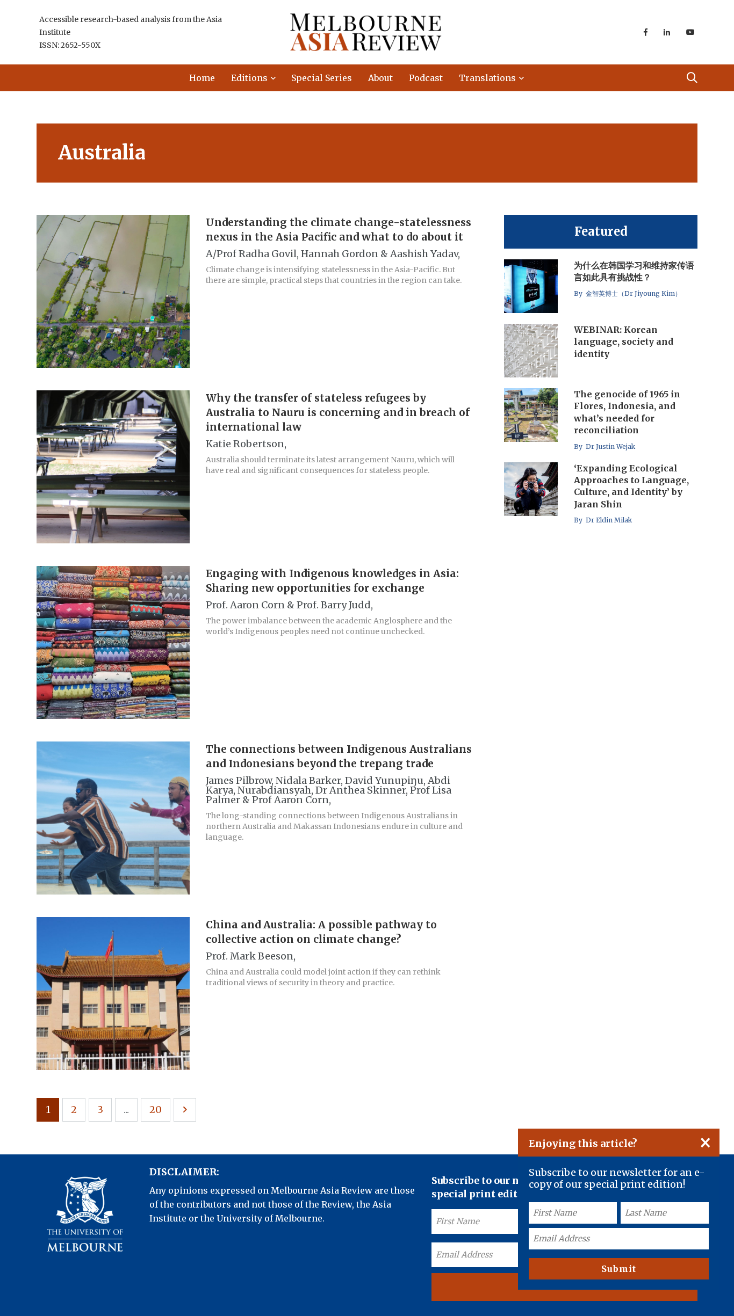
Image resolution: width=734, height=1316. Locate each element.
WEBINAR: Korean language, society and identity (623, 341)
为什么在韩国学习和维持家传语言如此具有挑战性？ (634, 271)
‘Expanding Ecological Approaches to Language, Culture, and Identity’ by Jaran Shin (631, 486)
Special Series (321, 77)
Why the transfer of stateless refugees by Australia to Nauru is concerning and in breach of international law (338, 412)
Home (202, 77)
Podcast (426, 77)
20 (155, 1109)
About (380, 77)
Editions (249, 77)
